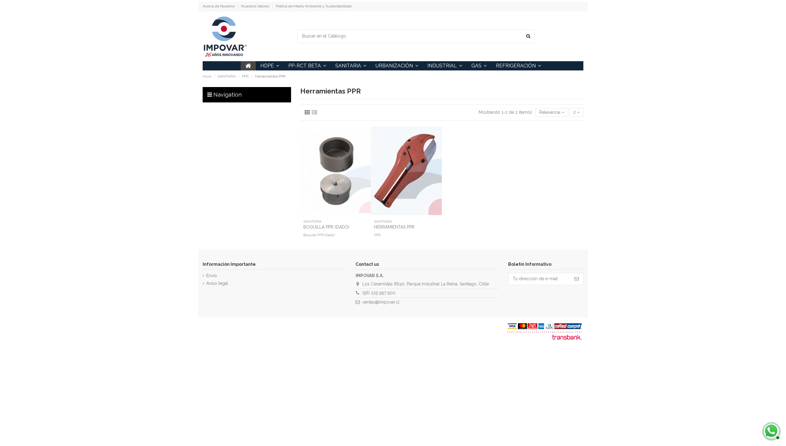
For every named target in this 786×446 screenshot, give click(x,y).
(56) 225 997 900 (378, 292)
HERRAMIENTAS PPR (394, 227)
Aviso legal (217, 283)
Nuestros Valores (255, 6)
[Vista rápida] (335, 214)
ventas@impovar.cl (380, 302)
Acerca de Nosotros (219, 6)
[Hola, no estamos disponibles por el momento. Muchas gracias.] (770, 430)
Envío (211, 275)
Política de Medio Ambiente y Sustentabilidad (314, 6)
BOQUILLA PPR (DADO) (326, 227)
